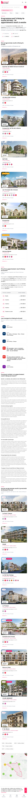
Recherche (3, 796)
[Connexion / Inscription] (22, 2)
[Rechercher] (25, 7)
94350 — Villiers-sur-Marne (7, 743)
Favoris (10, 796)
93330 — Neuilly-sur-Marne (19, 743)
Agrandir (23, 755)
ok (25, 790)
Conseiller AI (24, 796)
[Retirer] (12, 10)
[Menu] (25, 2)
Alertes (17, 796)
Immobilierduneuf (5, 2)
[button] (10, 775)
